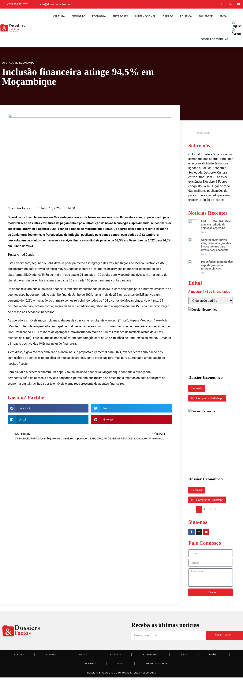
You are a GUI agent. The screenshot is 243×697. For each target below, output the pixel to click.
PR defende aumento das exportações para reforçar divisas (217, 265)
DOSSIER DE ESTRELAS (214, 39)
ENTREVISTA (120, 16)
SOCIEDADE (206, 16)
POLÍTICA (186, 16)
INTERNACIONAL (145, 16)
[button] (48, 408)
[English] (237, 26)
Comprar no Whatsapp (209, 398)
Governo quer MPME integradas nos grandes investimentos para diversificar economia (216, 245)
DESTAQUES (10, 62)
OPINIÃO (168, 16)
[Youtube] (238, 4)
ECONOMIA (99, 16)
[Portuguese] (237, 33)
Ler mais (196, 388)
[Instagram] (230, 4)
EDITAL (223, 16)
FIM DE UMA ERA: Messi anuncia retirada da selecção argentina (216, 224)
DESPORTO (78, 16)
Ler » (203, 232)
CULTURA (59, 16)
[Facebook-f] (222, 4)
